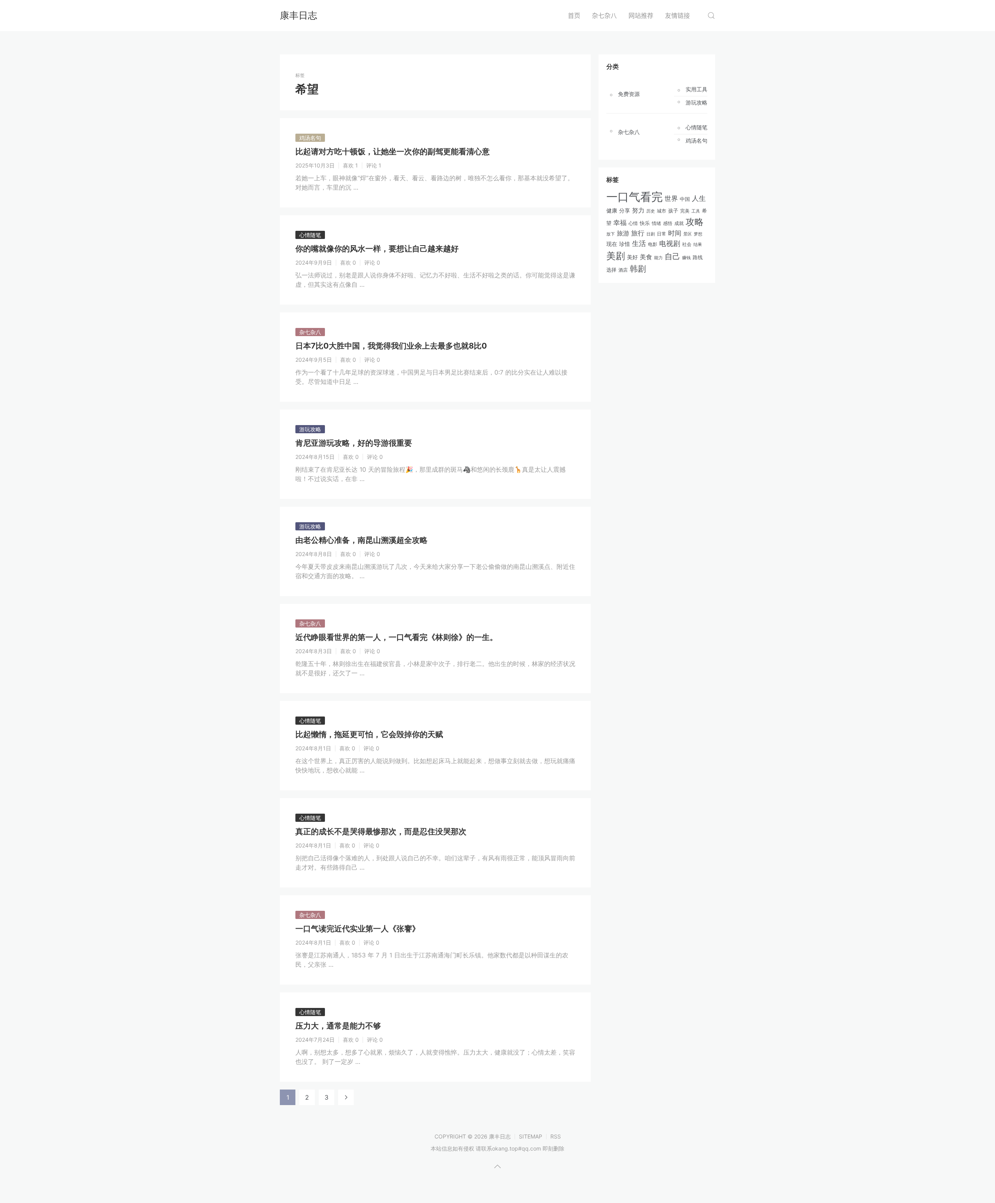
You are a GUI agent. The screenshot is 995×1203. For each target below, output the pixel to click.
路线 (698, 257)
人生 (699, 198)
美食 (646, 257)
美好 (632, 257)
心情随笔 (310, 235)
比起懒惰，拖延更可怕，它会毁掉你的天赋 (369, 734)
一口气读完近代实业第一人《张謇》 (357, 928)
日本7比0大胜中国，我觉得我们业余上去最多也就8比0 (391, 345)
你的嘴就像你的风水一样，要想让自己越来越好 (377, 248)
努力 (638, 210)
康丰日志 (298, 15)
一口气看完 (634, 197)
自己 (672, 256)
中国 (685, 199)
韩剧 (638, 269)
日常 (661, 234)
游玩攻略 (310, 429)
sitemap (530, 1136)
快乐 (645, 223)
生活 (639, 243)
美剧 (615, 256)
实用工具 (696, 89)
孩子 (673, 210)
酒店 (623, 270)
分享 (624, 210)
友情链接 (677, 15)
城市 (661, 211)
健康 (611, 210)
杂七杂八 (604, 15)
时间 (674, 233)
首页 (574, 15)
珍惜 (624, 244)
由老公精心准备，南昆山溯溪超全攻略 (361, 540)
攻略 (694, 221)
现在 (611, 244)
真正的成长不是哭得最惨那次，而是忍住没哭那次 (380, 831)
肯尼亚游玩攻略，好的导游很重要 (353, 443)
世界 (671, 198)
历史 (650, 211)
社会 (686, 244)
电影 (652, 244)
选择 (611, 270)
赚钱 (686, 257)
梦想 (698, 234)
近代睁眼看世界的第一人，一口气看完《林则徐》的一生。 (396, 637)
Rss (555, 1136)
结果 (697, 244)
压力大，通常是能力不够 (338, 1025)
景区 (687, 234)
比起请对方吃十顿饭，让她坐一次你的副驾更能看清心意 (392, 151)
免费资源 (629, 94)
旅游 (623, 233)
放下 (610, 234)
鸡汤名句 (310, 137)
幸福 (620, 223)
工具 (695, 211)
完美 (685, 211)
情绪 (656, 223)
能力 (658, 257)
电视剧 (669, 243)
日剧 (650, 234)
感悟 (667, 223)
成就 (679, 223)
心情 (633, 223)
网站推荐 (640, 15)
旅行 (637, 233)
